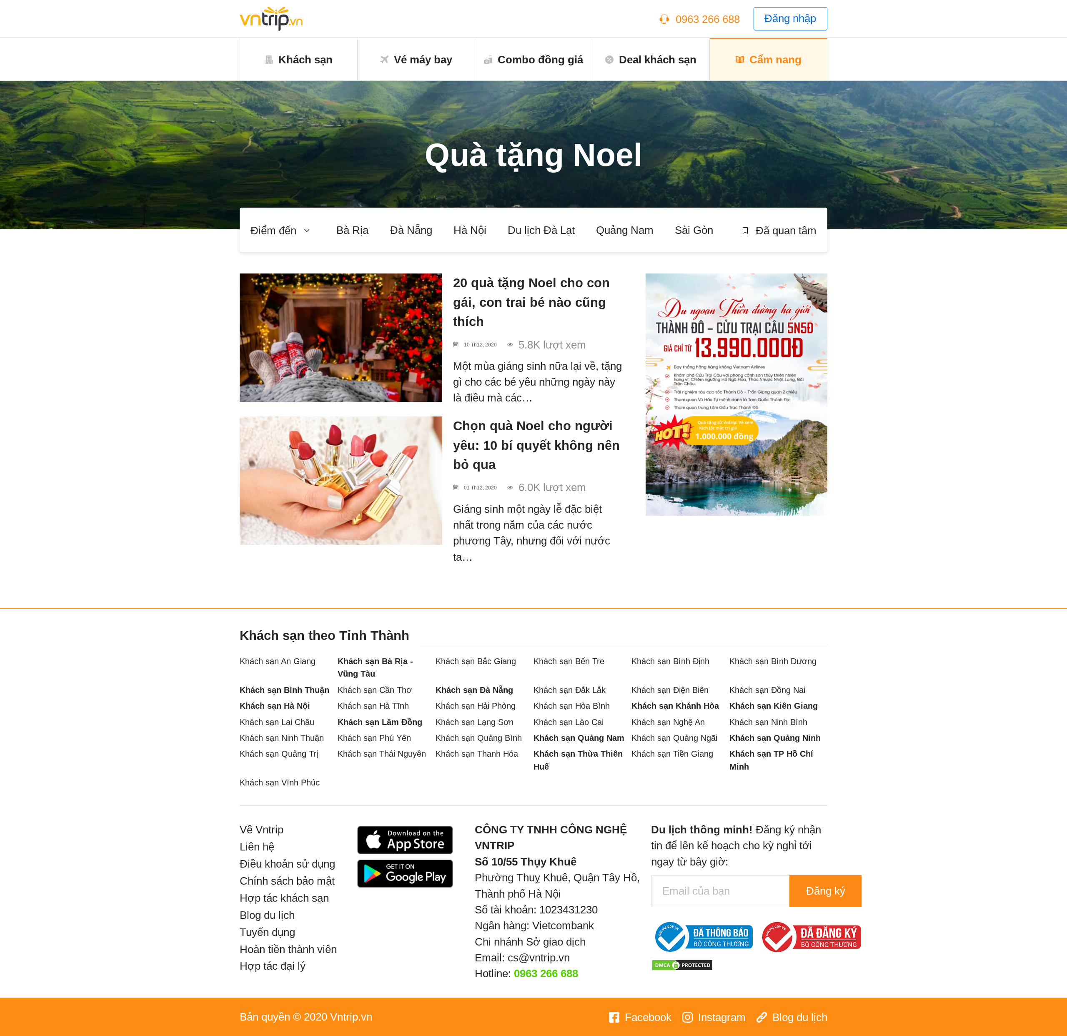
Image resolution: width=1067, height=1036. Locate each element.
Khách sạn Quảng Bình (479, 738)
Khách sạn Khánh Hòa (675, 705)
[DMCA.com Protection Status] (682, 964)
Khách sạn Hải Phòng (476, 705)
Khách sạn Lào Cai (569, 722)
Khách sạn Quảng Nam (579, 738)
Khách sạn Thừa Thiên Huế (578, 760)
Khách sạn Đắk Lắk (570, 690)
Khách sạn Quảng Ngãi (674, 738)
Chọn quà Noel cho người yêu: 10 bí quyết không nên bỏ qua (536, 445)
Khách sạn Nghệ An (668, 722)
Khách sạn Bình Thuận (284, 690)
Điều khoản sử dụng (287, 864)
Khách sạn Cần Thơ (375, 690)
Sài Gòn (694, 230)
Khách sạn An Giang (278, 661)
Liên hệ (257, 847)
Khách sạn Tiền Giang (672, 753)
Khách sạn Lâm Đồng (380, 722)
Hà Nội (469, 230)
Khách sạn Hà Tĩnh (373, 705)
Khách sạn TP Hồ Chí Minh (771, 760)
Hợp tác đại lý (273, 966)
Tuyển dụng (267, 932)
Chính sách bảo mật (287, 881)
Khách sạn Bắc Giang (476, 661)
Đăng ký (825, 891)
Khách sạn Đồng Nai (767, 690)
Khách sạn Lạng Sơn (474, 722)
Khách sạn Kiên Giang (773, 705)
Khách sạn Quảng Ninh (775, 738)
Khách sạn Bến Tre (569, 661)
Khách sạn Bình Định (670, 661)
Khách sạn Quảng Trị (279, 753)
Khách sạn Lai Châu (277, 722)
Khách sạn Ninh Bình (768, 722)
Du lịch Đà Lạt (541, 230)
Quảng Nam (625, 230)
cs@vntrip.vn (539, 957)
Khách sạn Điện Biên (670, 690)
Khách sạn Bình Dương (773, 661)
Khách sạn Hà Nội (275, 705)
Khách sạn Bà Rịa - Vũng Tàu (375, 667)
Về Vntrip (261, 829)
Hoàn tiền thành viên (288, 949)
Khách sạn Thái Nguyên (382, 753)
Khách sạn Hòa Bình (572, 705)
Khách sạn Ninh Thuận (282, 738)
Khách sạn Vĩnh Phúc (280, 782)
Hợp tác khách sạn (284, 898)
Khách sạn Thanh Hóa (477, 753)
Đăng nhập (790, 18)
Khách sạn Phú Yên (374, 738)
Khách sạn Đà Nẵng (474, 690)
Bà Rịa (352, 230)
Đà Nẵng (411, 230)
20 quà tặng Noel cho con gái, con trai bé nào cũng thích (531, 302)
